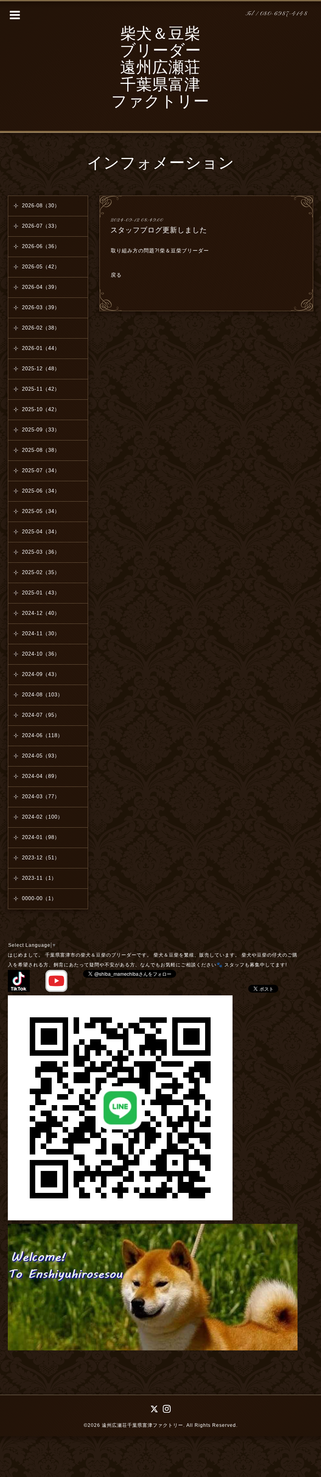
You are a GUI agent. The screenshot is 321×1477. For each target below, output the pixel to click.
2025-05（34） (41, 511)
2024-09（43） (41, 674)
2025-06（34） (41, 491)
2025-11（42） (41, 389)
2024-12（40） (41, 613)
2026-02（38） (41, 328)
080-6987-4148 (284, 14)
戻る (116, 275)
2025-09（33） (41, 430)
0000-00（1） (39, 898)
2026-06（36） (41, 246)
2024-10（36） (41, 654)
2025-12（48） (41, 369)
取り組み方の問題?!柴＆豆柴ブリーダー (161, 251)
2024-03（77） (41, 796)
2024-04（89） (41, 776)
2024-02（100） (42, 817)
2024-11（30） (41, 633)
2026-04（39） (41, 287)
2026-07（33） (41, 226)
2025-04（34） (41, 532)
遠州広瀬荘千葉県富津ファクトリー (142, 1425)
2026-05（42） (41, 267)
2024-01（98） (41, 837)
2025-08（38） (41, 450)
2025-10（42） (41, 409)
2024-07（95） (41, 715)
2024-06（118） (42, 735)
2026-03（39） (41, 307)
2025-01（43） (41, 593)
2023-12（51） (41, 858)
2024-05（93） (41, 756)
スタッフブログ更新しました (158, 230)
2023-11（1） (39, 878)
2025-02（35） (41, 572)
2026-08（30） (41, 205)
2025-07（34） (41, 470)
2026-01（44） (41, 348)
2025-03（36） (41, 552)
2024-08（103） (42, 695)
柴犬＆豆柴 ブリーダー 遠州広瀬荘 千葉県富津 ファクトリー (160, 68)
